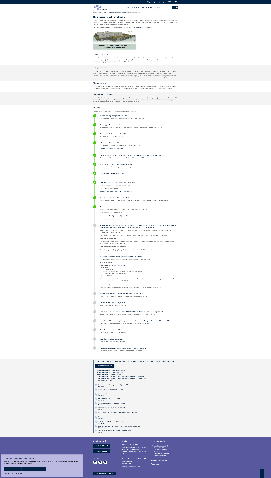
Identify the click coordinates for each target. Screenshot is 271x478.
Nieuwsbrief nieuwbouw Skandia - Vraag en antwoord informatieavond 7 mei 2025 (120, 376)
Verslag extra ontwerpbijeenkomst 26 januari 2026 (114, 216)
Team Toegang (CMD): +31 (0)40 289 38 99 (134, 447)
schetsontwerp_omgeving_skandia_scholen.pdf (111, 408)
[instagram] (100, 462)
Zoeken (173, 7)
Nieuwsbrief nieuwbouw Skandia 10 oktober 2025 (111, 370)
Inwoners (99, 12)
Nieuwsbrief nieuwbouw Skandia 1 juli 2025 (109, 374)
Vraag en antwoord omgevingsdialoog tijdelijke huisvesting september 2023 (119, 426)
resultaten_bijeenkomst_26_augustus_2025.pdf (111, 403)
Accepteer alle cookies (12, 469)
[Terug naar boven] (262, 473)
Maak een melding (101, 451)
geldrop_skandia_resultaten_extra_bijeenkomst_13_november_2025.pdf (118, 394)
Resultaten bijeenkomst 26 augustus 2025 (112, 148)
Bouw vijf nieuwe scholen (120, 12)
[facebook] (95, 462)
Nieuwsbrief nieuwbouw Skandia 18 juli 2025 (109, 372)
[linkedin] (105, 462)
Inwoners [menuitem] (127, 7)
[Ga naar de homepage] (100, 7)
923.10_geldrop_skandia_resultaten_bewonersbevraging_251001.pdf (117, 413)
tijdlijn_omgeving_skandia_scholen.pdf (109, 399)
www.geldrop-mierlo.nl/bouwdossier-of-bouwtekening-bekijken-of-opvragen (121, 256)
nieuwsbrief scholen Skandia (144, 27)
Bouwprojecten (111, 12)
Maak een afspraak (101, 445)
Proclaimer (157, 451)
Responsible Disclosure (160, 449)
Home (94, 12)
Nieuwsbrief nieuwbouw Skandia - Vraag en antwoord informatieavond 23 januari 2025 (121, 378)
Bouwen (104, 12)
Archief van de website (160, 446)
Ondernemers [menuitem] (136, 7)
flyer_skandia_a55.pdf (104, 417)
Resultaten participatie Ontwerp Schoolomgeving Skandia (116, 191)
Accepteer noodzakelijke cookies (34, 469)
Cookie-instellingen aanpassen (13, 473)
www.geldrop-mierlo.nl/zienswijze (115, 265)
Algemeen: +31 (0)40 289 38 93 (131, 444)
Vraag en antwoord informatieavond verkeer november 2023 (115, 431)
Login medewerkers (159, 455)
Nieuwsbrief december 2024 (105, 380)
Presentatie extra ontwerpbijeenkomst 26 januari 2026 (115, 219)
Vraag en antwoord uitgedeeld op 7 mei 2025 (110, 422)
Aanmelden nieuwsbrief (104, 365)
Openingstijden (98, 441)
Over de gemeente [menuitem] (147, 7)
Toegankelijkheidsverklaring (161, 453)
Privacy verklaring (159, 447)
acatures (155, 464)
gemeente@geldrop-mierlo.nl (134, 466)
